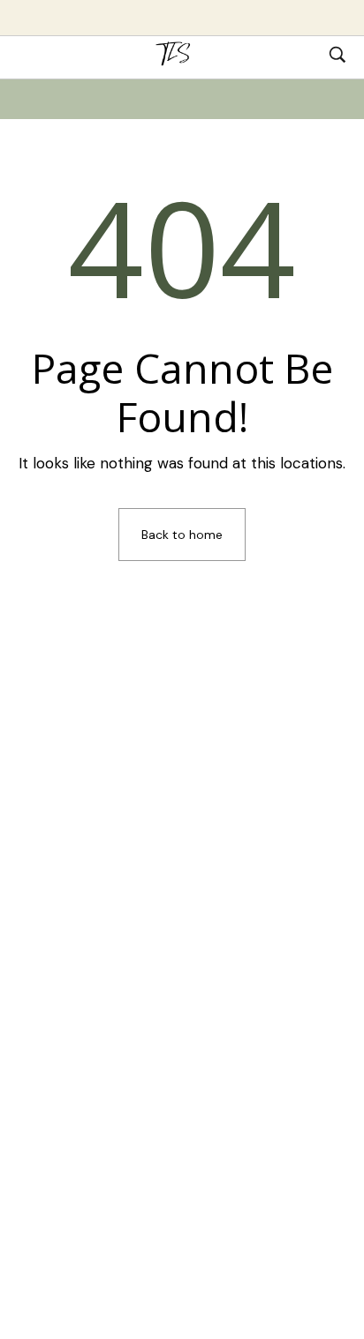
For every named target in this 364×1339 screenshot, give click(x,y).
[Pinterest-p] (152, 975)
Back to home (182, 534)
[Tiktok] (122, 975)
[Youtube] (182, 975)
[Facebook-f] (212, 975)
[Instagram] (242, 975)
